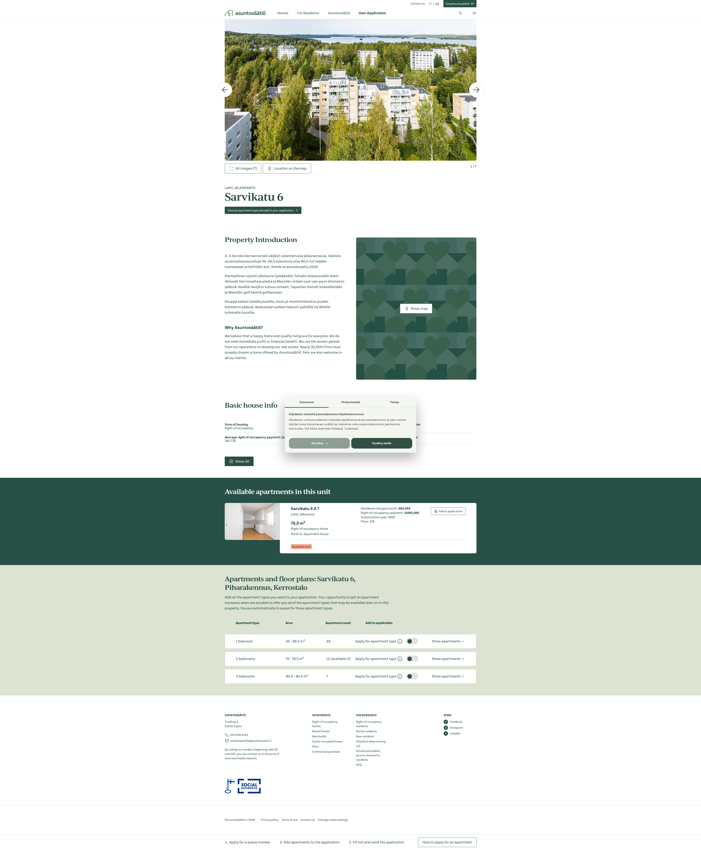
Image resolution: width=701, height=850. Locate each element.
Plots (315, 746)
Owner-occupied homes (327, 741)
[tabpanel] (350, 90)
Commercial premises (326, 751)
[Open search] (460, 13)
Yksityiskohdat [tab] (350, 402)
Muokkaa (317, 443)
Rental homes (321, 731)
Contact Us (307, 820)
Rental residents (366, 731)
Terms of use (289, 820)
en (437, 3)
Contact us (418, 3)
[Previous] (224, 90)
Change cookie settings (333, 820)
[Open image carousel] (350, 90)
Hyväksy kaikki (381, 443)
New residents (365, 736)
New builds (319, 736)
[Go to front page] (245, 13)
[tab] (243, 168)
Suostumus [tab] (306, 402)
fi (430, 3)
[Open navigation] (474, 13)
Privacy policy (270, 820)
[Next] (476, 90)
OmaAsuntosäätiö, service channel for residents (368, 755)
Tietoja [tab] (394, 402)
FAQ (359, 765)
